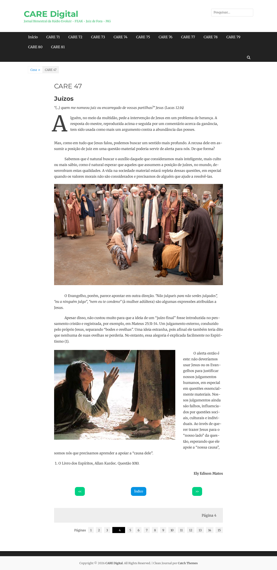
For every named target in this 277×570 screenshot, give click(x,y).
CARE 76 (165, 37)
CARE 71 (53, 37)
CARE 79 (233, 37)
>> (197, 491)
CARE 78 (211, 37)
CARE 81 (58, 47)
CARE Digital (51, 14)
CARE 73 (98, 37)
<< (80, 491)
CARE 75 (143, 37)
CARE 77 (188, 37)
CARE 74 (120, 37)
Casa (35, 70)
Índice (138, 491)
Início (33, 37)
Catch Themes (188, 563)
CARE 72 (75, 37)
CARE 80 (35, 47)
